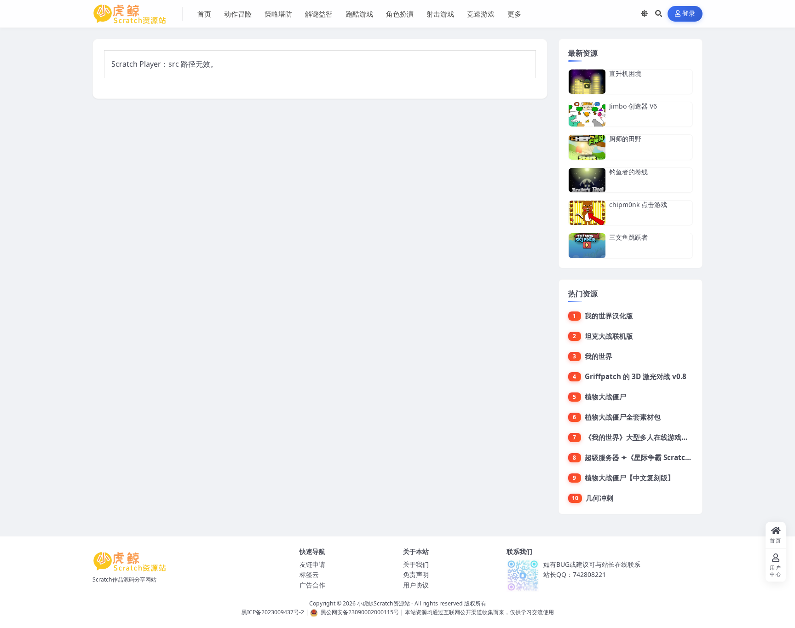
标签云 (309, 574)
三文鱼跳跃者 (628, 237)
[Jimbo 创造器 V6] (587, 114)
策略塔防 (278, 13)
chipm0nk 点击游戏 (638, 204)
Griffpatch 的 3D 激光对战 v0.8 (635, 376)
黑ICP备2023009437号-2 (273, 612)
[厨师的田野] (587, 147)
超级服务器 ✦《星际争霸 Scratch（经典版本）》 (661, 457)
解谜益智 (319, 13)
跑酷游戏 (359, 13)
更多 (514, 13)
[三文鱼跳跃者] (587, 245)
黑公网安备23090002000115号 (360, 612)
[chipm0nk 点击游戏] (587, 213)
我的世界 (598, 356)
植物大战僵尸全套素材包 (623, 416)
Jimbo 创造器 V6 (633, 106)
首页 (204, 13)
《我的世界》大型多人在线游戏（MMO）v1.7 (656, 437)
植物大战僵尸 (605, 396)
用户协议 (416, 585)
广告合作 (312, 585)
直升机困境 (625, 73)
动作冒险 (238, 13)
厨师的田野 (625, 138)
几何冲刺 (599, 497)
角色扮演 (400, 13)
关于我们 (416, 564)
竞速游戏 (481, 13)
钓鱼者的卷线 (628, 171)
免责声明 (416, 574)
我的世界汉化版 (609, 315)
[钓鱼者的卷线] (587, 180)
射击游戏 (440, 13)
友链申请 (312, 564)
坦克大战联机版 (609, 335)
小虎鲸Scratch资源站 (383, 603)
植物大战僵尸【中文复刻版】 (629, 477)
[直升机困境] (587, 81)
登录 (689, 13)
